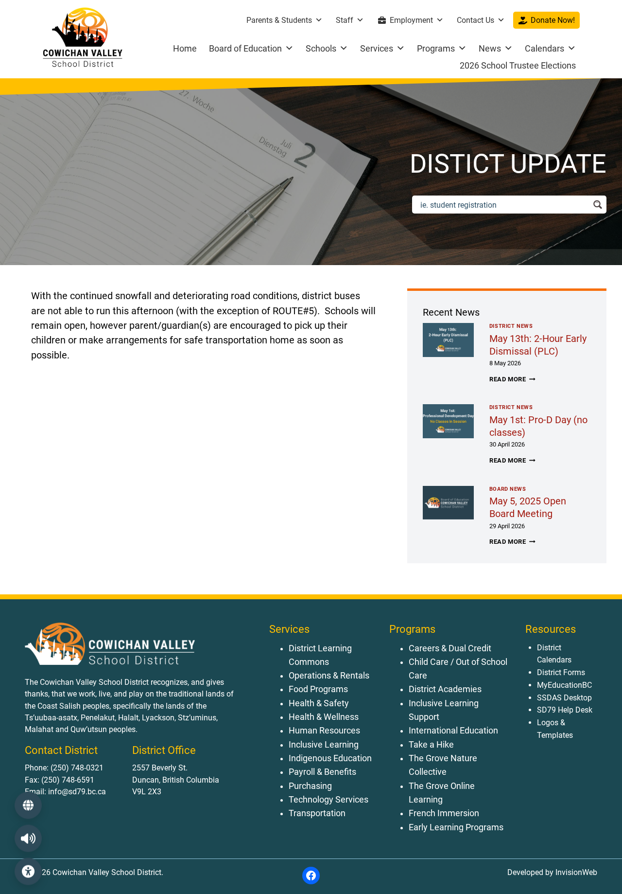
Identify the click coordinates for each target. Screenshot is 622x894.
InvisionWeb (575, 872)
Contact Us (475, 20)
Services (376, 48)
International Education (453, 730)
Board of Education (245, 48)
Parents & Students (279, 20)
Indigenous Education (330, 758)
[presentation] (448, 340)
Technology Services (328, 800)
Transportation (317, 813)
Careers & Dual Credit (450, 648)
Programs (436, 48)
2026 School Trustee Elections (518, 65)
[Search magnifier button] (597, 204)
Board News (507, 489)
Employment (411, 20)
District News (511, 326)
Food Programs (318, 689)
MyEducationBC (564, 685)
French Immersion (444, 813)
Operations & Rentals (329, 675)
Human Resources (324, 730)
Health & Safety (319, 703)
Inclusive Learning (324, 745)
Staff (344, 20)
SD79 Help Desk (564, 710)
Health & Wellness (324, 717)
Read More (512, 379)
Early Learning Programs (456, 827)
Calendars (544, 48)
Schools (321, 48)
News (490, 48)
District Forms (561, 672)
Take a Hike (431, 745)
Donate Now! (553, 20)
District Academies (445, 689)
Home (185, 48)
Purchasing (310, 786)
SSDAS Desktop (564, 697)
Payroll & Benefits (322, 772)
